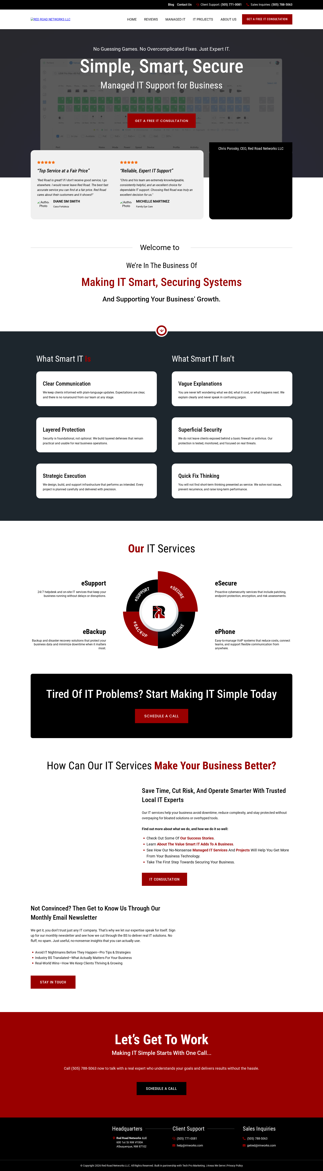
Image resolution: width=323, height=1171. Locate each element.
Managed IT (175, 19)
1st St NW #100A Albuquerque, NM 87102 (132, 1142)
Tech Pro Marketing (193, 1165)
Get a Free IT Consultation (267, 19)
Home (132, 19)
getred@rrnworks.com (261, 1145)
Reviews (151, 19)
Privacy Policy (235, 1165)
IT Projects (203, 19)
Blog (171, 4)
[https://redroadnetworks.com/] (50, 19)
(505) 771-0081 (231, 4)
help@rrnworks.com (190, 1145)
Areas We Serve (216, 1165)
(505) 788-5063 (281, 4)
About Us (228, 19)
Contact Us (184, 4)
